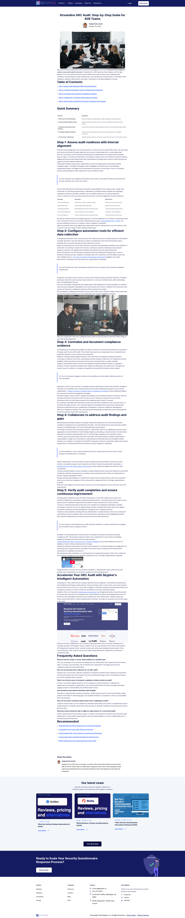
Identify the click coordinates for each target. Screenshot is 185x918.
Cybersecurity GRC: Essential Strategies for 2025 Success (78, 737)
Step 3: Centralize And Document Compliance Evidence (78, 94)
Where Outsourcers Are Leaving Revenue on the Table (77, 741)
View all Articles (92, 844)
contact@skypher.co (99, 888)
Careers (70, 893)
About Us (71, 889)
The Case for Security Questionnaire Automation (89, 257)
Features (39, 893)
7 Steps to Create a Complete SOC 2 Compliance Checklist (87, 391)
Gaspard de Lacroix (96, 24)
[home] (46, 3)
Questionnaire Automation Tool (89, 592)
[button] (62, 3)
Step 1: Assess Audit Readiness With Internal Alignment (77, 86)
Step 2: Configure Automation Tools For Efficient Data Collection (81, 90)
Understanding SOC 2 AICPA (110, 221)
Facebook (127, 894)
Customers (40, 897)
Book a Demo (143, 3)
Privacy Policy (131, 915)
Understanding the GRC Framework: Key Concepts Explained (78, 541)
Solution (39, 889)
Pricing (38, 900)
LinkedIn (127, 900)
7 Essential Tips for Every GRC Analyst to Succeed (76, 729)
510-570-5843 (97, 891)
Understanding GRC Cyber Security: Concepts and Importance (80, 733)
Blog (69, 897)
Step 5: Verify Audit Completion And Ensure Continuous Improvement (82, 101)
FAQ (69, 900)
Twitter (126, 897)
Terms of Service (143, 915)
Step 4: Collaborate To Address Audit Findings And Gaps (78, 97)
